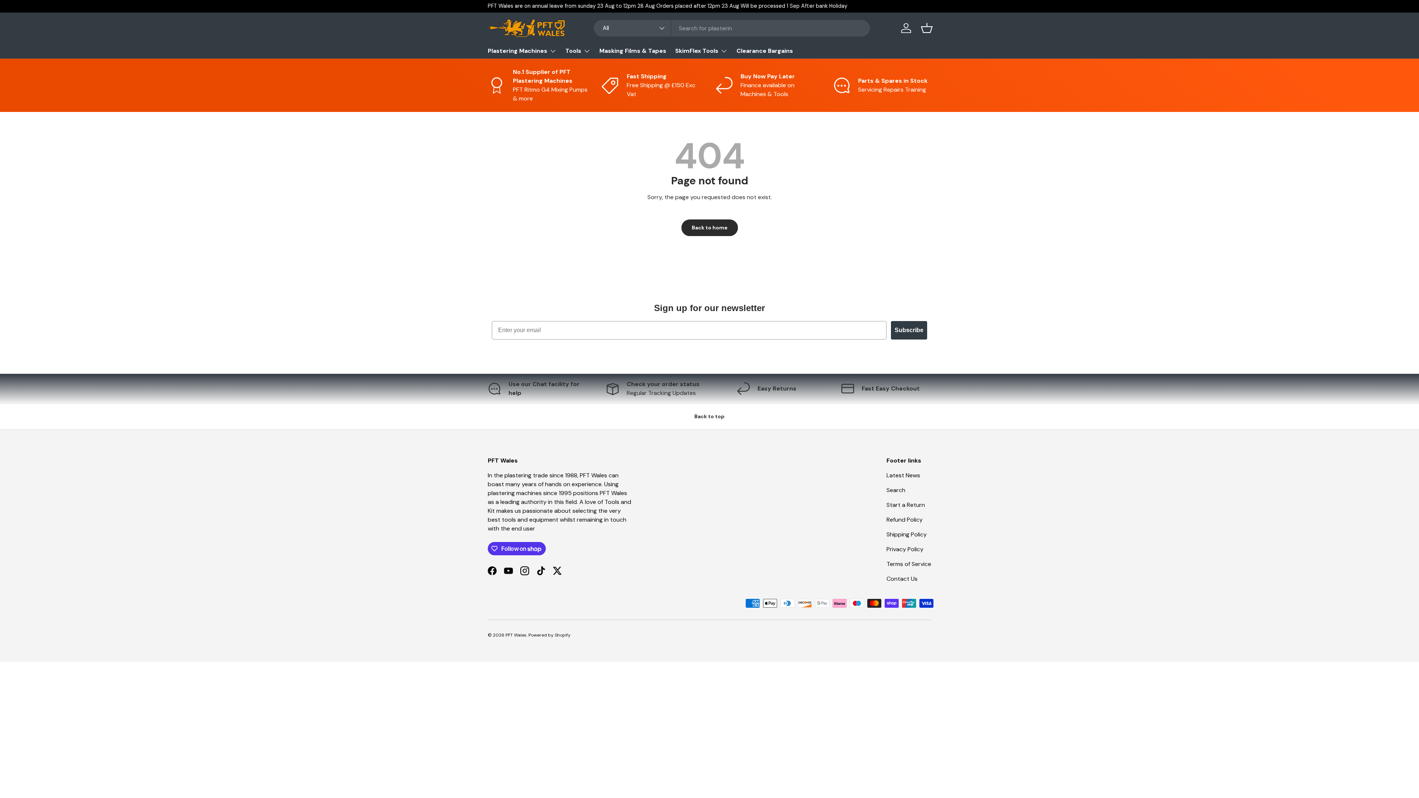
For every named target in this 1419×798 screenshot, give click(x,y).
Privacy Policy (905, 549)
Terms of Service (909, 564)
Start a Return (906, 505)
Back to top (709, 416)
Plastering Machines (517, 51)
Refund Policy (905, 520)
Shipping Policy (907, 534)
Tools (573, 51)
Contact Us (902, 579)
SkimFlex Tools (696, 51)
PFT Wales (516, 635)
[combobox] (732, 28)
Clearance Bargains (764, 51)
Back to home (710, 227)
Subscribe (909, 330)
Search (896, 490)
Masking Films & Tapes (632, 51)
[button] (927, 28)
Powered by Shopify (549, 635)
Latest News (903, 475)
